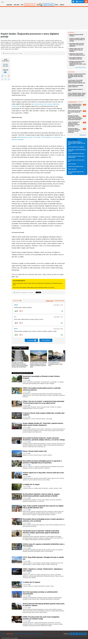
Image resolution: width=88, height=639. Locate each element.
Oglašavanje (9, 633)
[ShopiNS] (86, 1)
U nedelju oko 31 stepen (31, 484)
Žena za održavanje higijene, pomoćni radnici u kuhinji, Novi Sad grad (76, 143)
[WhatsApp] (5, 79)
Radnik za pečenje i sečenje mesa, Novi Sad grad (76, 157)
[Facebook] (2, 76)
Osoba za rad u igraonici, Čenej (75, 166)
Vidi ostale (83, 135)
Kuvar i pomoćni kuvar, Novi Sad (76, 153)
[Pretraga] (73, 1)
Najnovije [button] (9, 4)
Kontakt (15, 633)
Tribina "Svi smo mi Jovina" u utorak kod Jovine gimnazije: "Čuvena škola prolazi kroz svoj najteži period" (43, 402)
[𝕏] (5, 76)
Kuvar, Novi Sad (72, 163)
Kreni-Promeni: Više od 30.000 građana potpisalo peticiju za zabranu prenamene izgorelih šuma (38, 365)
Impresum (20, 633)
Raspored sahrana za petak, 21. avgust (75, 90)
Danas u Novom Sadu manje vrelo (35, 451)
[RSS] (85, 633)
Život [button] (56, 4)
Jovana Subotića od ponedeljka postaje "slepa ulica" (55, 364)
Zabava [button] (62, 4)
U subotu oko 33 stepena (31, 582)
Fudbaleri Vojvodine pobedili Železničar (76, 35)
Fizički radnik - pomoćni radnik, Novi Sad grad (77, 150)
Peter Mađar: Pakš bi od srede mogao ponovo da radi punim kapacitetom (76, 45)
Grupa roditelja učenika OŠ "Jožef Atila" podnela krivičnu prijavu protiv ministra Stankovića (43, 424)
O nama (3, 633)
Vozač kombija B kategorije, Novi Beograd (76, 172)
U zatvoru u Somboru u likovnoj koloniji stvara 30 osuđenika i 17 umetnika (77, 39)
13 (30, 498)
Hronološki (49, 300)
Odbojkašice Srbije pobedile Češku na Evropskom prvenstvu (77, 54)
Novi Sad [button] (16, 4)
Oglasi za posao (72, 139)
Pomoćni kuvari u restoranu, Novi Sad (76, 160)
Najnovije (70, 32)
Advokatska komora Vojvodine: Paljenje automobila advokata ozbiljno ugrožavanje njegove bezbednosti (41, 531)
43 (30, 476)
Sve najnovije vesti (80, 67)
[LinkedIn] (79, 633)
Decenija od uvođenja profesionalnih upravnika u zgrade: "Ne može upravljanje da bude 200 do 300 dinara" (20, 365)
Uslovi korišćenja (28, 633)
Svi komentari (31, 340)
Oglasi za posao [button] (48, 4)
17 (30, 607)
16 (30, 464)
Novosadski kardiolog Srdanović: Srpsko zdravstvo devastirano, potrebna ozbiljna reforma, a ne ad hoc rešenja (44, 439)
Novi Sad (5, 64)
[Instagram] (70, 633)
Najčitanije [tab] (80, 101)
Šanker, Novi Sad (72, 169)
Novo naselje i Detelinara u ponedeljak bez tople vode (75, 58)
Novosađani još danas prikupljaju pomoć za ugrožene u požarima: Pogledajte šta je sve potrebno (42, 462)
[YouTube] (82, 633)
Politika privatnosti (38, 633)
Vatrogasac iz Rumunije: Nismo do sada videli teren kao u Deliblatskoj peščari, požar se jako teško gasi (77, 63)
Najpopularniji (59, 300)
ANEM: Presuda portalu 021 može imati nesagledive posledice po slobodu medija (41, 618)
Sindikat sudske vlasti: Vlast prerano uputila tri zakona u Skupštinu (76, 50)
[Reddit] (8, 76)
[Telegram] (8, 79)
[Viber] (2, 79)
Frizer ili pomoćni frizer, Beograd (76, 147)
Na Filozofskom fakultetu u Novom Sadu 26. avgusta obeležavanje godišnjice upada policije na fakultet (41, 495)
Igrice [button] (38, 4)
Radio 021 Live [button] (29, 4)
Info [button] (22, 4)
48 (30, 509)
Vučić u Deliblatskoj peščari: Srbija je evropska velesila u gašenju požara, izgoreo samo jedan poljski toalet (77, 94)
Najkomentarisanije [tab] (72, 101)
